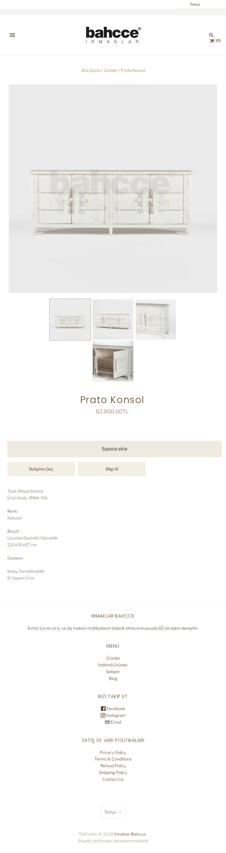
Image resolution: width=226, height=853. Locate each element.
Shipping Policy (113, 772)
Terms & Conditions (113, 758)
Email (115, 722)
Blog (113, 678)
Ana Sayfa (91, 70)
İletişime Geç (41, 468)
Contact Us (113, 779)
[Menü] (12, 35)
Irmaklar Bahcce (130, 833)
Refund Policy (113, 765)
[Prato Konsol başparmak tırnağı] (70, 320)
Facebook (115, 708)
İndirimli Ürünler (113, 664)
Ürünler (111, 70)
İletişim (113, 671)
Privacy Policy (113, 752)
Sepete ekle (114, 449)
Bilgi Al (112, 468)
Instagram (115, 715)
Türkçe (110, 812)
